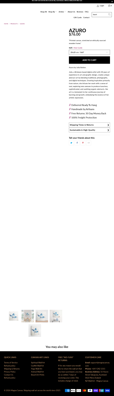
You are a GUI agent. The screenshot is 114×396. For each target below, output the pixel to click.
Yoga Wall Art (36, 369)
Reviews (80, 12)
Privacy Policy (9, 372)
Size (75, 48)
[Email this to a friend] (88, 142)
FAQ (86, 12)
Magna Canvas (17, 390)
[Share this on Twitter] (71, 142)
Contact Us (8, 375)
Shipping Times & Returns (82, 125)
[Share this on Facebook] (77, 142)
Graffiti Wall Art (37, 366)
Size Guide (78, 48)
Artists (61, 12)
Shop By (51, 12)
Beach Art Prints (37, 375)
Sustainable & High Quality (82, 130)
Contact (86, 17)
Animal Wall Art (37, 372)
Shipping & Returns (12, 369)
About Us (71, 12)
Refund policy (9, 366)
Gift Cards (78, 17)
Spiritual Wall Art (38, 362)
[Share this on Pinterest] (82, 142)
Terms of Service (11, 362)
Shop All (43, 12)
